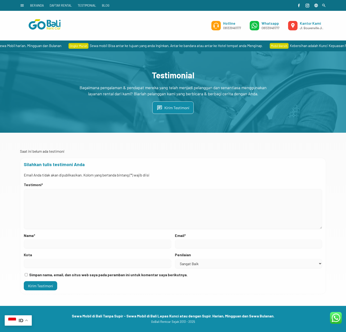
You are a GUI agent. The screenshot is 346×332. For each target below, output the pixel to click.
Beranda (37, 5)
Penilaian (183, 254)
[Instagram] (307, 5)
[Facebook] (299, 5)
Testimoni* (33, 184)
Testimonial (87, 5)
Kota (28, 254)
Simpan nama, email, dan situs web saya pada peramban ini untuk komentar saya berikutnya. (108, 274)
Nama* (29, 235)
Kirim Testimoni (173, 107)
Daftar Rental (61, 5)
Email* (180, 235)
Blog (105, 5)
